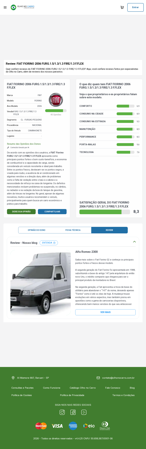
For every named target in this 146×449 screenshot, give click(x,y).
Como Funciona (51, 387)
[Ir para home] (22, 7)
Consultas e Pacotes (22, 387)
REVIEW (109, 230)
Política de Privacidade (72, 395)
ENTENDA (47, 242)
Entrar (135, 7)
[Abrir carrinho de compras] (122, 7)
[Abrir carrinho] (5, 7)
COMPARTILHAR (52, 211)
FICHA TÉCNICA (72, 230)
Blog (132, 387)
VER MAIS (105, 312)
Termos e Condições (123, 395)
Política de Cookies (21, 395)
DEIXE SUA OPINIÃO (21, 211)
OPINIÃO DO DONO (36, 230)
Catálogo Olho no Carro (83, 387)
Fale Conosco (112, 387)
